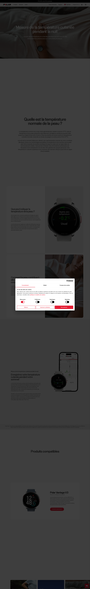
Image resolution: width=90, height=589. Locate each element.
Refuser (26, 307)
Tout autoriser (64, 307)
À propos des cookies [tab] (65, 285)
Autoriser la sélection (45, 307)
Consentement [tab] (25, 285)
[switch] (37, 302)
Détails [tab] (45, 285)
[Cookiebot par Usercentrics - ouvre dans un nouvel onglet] (67, 281)
